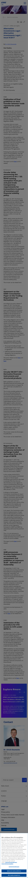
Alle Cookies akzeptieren (14, 875)
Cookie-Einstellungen (14, 866)
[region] (14, 855)
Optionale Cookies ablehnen (14, 871)
